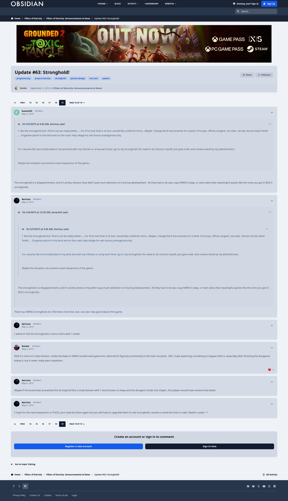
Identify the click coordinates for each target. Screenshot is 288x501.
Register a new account (78, 446)
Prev (22, 102)
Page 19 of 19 (75, 102)
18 (56, 102)
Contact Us (35, 495)
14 (30, 102)
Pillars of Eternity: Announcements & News (77, 88)
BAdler (23, 88)
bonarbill (27, 111)
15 (37, 102)
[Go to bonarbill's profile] (17, 112)
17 (49, 102)
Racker (26, 346)
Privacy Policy (19, 495)
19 (62, 102)
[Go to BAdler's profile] (16, 88)
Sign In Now (209, 446)
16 (43, 102)
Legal (74, 495)
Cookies (47, 495)
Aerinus (26, 199)
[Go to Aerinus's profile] (17, 200)
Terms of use (61, 495)
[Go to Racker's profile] (17, 347)
